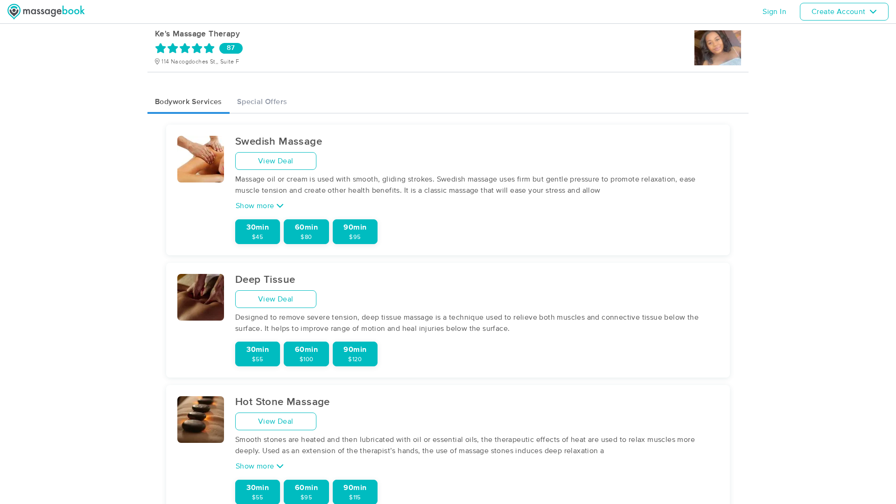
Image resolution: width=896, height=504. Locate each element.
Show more (256, 206)
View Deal (276, 161)
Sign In (774, 11)
